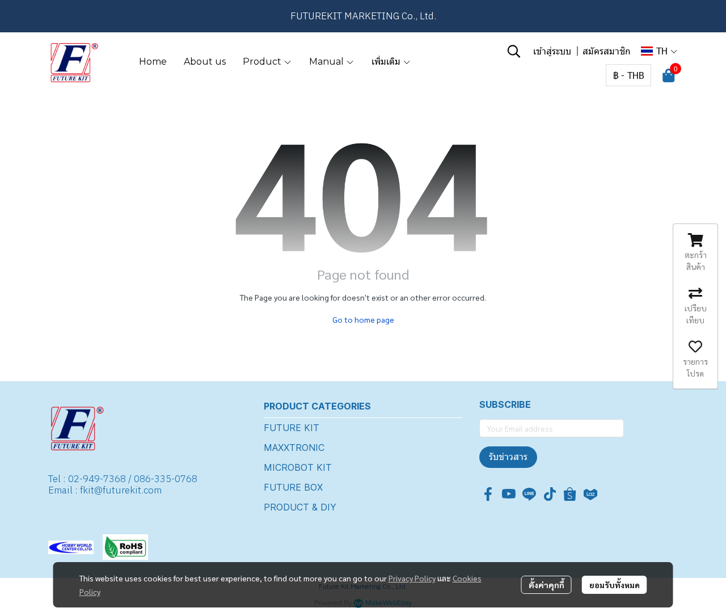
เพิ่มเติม (387, 61)
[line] (529, 494)
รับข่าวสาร (508, 456)
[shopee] (570, 494)
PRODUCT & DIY (300, 507)
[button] (514, 51)
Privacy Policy (412, 578)
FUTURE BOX (293, 487)
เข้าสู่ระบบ (552, 51)
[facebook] (488, 494)
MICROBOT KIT (298, 467)
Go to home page (363, 319)
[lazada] (590, 494)
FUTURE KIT (291, 427)
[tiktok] (550, 494)
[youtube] (509, 494)
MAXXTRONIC (294, 447)
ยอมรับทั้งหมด (614, 585)
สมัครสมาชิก (607, 51)
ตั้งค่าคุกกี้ (546, 585)
